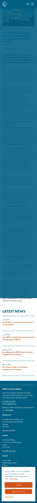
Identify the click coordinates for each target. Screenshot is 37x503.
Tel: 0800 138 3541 (9, 401)
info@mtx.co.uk (11, 404)
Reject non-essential (18, 491)
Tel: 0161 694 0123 (8, 430)
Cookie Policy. (13, 479)
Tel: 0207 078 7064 (9, 451)
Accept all (18, 485)
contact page (9, 410)
